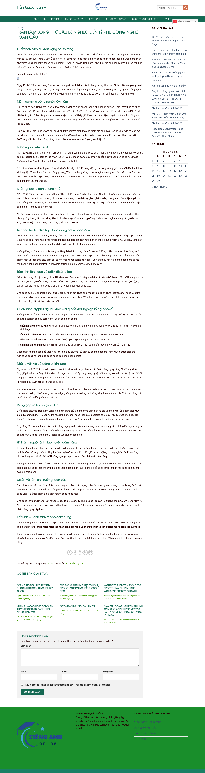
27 (180, 176)
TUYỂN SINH (94, 19)
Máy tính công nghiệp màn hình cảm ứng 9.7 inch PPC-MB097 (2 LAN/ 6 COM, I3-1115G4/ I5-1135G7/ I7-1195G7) (123, 610)
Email (65, 671)
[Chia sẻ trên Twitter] (74, 552)
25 (169, 176)
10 (164, 166)
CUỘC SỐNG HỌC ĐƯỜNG (145, 19)
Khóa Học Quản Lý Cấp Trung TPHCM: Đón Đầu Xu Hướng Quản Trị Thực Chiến (167, 133)
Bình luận (26, 646)
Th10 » (163, 187)
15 (153, 171)
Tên (23, 671)
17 (164, 171)
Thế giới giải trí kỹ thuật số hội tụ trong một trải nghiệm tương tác (79, 588)
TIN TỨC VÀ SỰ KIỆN (74, 19)
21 (186, 171)
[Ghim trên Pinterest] (85, 552)
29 (153, 181)
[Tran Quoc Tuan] (102, 8)
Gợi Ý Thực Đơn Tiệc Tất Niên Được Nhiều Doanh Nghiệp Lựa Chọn (35, 588)
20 (180, 171)
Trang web (108, 671)
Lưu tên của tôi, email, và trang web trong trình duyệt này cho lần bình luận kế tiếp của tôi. (67, 685)
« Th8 (155, 187)
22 (153, 176)
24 (164, 176)
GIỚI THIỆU (55, 19)
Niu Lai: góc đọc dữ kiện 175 (167, 108)
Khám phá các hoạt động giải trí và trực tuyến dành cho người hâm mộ (35, 609)
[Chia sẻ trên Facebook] (69, 552)
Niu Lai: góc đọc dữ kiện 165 (167, 123)
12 (175, 166)
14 (186, 166)
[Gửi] (185, 7)
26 (175, 176)
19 (175, 171)
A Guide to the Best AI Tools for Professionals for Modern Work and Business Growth (122, 588)
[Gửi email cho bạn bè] (80, 552)
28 (186, 176)
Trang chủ (40, 19)
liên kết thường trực (74, 563)
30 (158, 181)
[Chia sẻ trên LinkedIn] (90, 552)
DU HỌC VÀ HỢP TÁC (116, 19)
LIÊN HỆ (167, 19)
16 (158, 171)
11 (169, 166)
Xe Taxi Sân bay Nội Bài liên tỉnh (78, 606)
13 (180, 166)
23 (158, 176)
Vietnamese (183, 21)
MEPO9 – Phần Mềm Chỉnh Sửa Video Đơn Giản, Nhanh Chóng (169, 115)
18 (169, 171)
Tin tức (20, 27)
